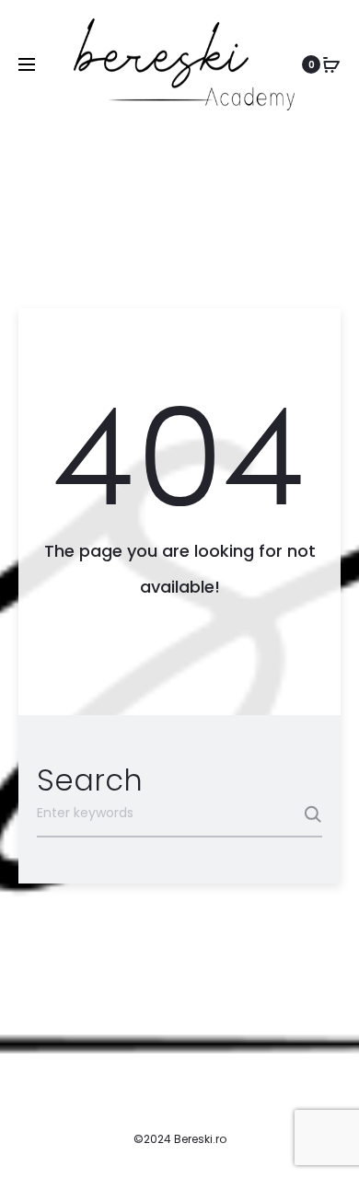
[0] (331, 64)
